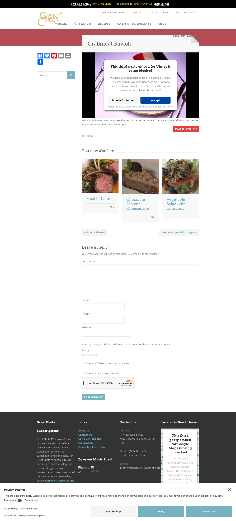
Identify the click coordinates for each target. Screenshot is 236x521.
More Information (123, 100)
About (137, 12)
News (166, 12)
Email (86, 314)
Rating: (85, 350)
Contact (152, 12)
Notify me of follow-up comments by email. (106, 363)
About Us (84, 430)
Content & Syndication (113, 12)
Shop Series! (161, 3)
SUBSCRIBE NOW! (92, 120)
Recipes (89, 135)
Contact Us (85, 434)
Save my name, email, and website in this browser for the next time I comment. (126, 344)
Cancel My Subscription (92, 447)
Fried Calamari (94, 232)
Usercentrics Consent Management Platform (148, 106)
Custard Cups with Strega (179, 232)
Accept (155, 100)
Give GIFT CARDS (81, 3)
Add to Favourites (187, 128)
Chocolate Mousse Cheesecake (137, 204)
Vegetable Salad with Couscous (176, 204)
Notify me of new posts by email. (100, 373)
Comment (88, 261)
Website (86, 327)
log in (109, 120)
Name (86, 300)
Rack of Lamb (98, 198)
